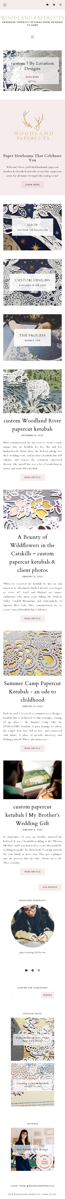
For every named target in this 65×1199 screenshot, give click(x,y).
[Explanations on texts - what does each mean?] (32, 1059)
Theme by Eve (49, 1194)
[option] (32, 70)
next (59, 71)
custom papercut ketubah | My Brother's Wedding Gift (32, 815)
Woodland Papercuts (28, 1194)
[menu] (4, 4)
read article (33, 477)
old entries (50, 887)
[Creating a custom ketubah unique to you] (32, 1105)
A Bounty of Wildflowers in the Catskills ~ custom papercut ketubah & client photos (33, 554)
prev (6, 71)
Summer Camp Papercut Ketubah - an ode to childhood (32, 692)
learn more (32, 184)
